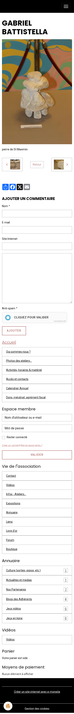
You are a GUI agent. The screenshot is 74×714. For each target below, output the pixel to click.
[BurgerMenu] (66, 6)
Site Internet (9, 238)
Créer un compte (10, 445)
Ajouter (14, 330)
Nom (5, 206)
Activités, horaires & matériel (24, 370)
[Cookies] (8, 706)
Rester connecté (17, 437)
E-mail (6, 222)
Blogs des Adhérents (36, 599)
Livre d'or (11, 530)
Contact (11, 475)
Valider (37, 454)
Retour (37, 164)
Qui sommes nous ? (18, 351)
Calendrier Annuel (17, 388)
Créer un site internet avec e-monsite (37, 691)
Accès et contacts (17, 379)
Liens (9, 521)
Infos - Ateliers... (16, 494)
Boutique (11, 549)
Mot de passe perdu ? (31, 445)
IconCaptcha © (60, 321)
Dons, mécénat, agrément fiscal (26, 397)
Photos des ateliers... (19, 360)
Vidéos (10, 485)
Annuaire (12, 512)
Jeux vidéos (36, 608)
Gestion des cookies (37, 708)
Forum (10, 540)
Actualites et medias (36, 580)
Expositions (13, 503)
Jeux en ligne (36, 618)
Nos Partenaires (36, 589)
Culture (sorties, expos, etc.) (36, 570)
